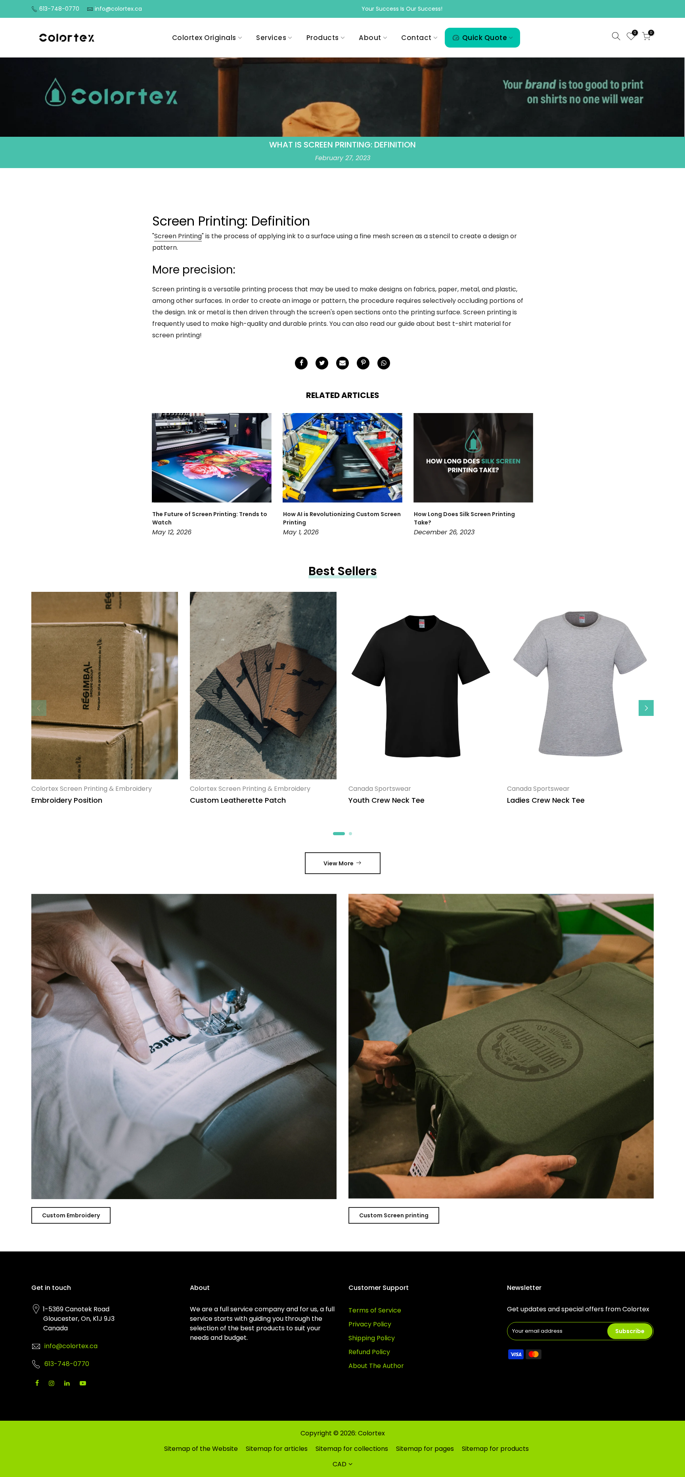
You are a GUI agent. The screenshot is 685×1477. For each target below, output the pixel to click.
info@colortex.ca (118, 9)
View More (338, 863)
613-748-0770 (59, 9)
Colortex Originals (204, 37)
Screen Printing (178, 236)
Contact (416, 37)
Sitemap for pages (425, 1448)
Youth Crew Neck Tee (386, 800)
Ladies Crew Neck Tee (546, 800)
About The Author (376, 1365)
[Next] (524, 475)
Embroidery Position (66, 800)
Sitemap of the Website (201, 1448)
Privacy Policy (369, 1324)
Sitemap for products (495, 1448)
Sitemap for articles (277, 1448)
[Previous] (160, 475)
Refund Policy (369, 1351)
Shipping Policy (371, 1338)
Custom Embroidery (71, 1215)
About (370, 37)
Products (322, 37)
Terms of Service (374, 1310)
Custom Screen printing (394, 1215)
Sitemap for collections (352, 1448)
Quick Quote (484, 37)
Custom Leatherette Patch (238, 800)
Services (271, 37)
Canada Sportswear (379, 788)
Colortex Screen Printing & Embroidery (91, 788)
